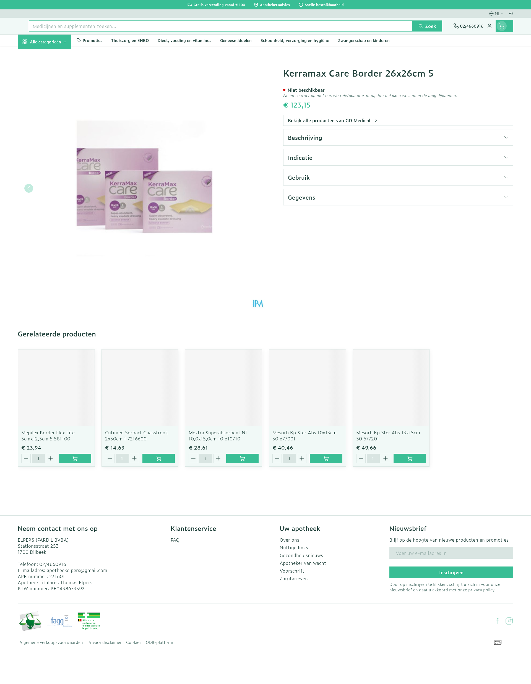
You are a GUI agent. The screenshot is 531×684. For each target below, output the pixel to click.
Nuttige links (294, 547)
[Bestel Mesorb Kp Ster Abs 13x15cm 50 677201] (410, 458)
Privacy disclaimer (104, 642)
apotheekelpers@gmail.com (77, 570)
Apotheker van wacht (303, 563)
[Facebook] (497, 621)
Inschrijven (451, 572)
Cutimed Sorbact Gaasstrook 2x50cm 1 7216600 (136, 435)
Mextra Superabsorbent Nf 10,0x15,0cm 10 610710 (218, 435)
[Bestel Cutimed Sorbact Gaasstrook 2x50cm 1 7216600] (158, 458)
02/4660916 (52, 564)
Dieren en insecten (53, 180)
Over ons (289, 540)
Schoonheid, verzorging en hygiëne (53, 74)
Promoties (33, 54)
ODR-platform (159, 642)
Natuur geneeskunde (53, 149)
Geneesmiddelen (53, 196)
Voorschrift (292, 571)
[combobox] (221, 26)
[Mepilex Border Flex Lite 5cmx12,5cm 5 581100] (56, 387)
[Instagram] (509, 621)
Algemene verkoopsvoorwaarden (51, 642)
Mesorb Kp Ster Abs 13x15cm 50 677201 (388, 435)
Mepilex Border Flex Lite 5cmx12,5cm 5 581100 (48, 435)
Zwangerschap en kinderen (53, 117)
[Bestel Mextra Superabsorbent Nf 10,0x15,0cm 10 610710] (242, 458)
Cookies (133, 642)
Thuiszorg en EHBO (53, 165)
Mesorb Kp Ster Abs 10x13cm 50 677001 (304, 435)
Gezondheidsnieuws (301, 555)
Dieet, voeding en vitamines (53, 97)
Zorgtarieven (294, 578)
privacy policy (481, 589)
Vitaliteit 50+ (53, 134)
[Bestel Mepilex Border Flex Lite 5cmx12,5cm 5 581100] (75, 458)
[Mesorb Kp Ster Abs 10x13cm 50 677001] (307, 387)
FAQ (175, 540)
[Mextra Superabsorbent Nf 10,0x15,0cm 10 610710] (223, 387)
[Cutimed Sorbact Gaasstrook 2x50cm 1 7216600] (140, 387)
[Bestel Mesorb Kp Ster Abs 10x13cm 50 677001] (326, 458)
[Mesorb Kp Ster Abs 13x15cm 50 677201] (391, 387)
